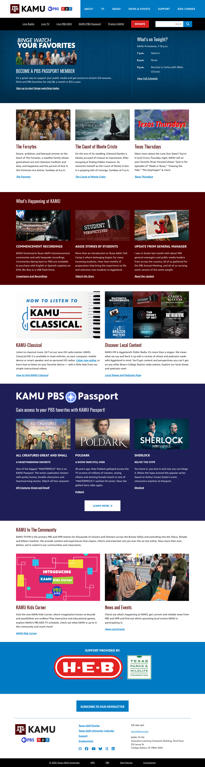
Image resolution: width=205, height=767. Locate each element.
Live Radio (28, 23)
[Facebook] (86, 749)
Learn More (101, 505)
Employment (86, 741)
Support (164, 8)
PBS (107, 762)
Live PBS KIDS (64, 23)
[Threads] (106, 749)
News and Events (115, 629)
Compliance (149, 762)
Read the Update (144, 276)
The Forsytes (23, 176)
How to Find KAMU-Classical (32, 375)
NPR (92, 762)
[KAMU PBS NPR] (41, 14)
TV (102, 8)
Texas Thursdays (144, 176)
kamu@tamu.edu (139, 731)
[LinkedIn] (113, 749)
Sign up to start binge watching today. (37, 88)
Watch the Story (84, 276)
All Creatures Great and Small (32, 487)
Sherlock (139, 487)
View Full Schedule (147, 78)
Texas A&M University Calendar (96, 730)
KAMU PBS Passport (90, 23)
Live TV (45, 23)
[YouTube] (93, 749)
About (88, 8)
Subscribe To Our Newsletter (102, 706)
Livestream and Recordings (31, 276)
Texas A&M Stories (89, 725)
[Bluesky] (100, 749)
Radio (116, 8)
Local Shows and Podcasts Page (123, 375)
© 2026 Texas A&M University (64, 762)
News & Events (139, 8)
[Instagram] (80, 749)
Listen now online (86, 360)
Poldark (79, 491)
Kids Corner (186, 8)
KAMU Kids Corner (26, 633)
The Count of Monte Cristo (90, 176)
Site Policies (126, 762)
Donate (140, 23)
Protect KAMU (116, 23)
